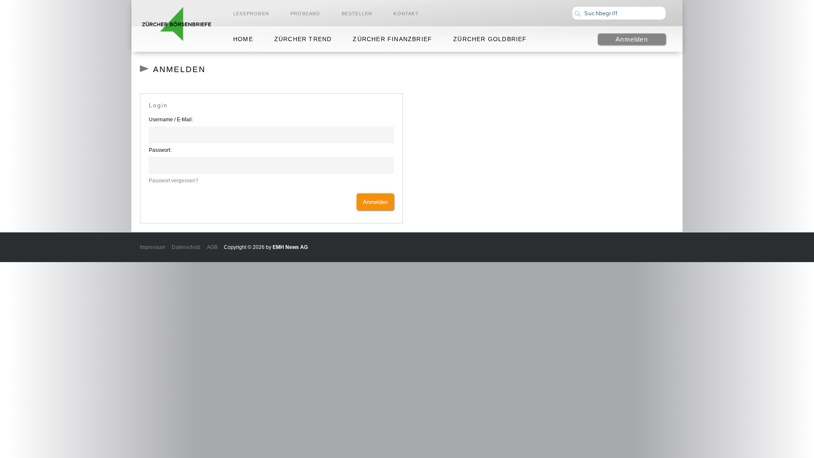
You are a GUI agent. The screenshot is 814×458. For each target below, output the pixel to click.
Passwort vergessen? (173, 181)
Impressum (152, 247)
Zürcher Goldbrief (490, 39)
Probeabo (305, 13)
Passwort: (160, 150)
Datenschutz (186, 247)
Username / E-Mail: (171, 119)
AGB (212, 247)
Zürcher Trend (303, 39)
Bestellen (357, 13)
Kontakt (405, 13)
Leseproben (251, 13)
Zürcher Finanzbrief (392, 39)
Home (243, 39)
